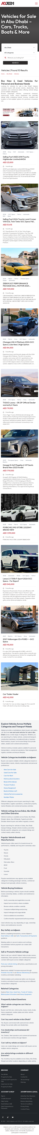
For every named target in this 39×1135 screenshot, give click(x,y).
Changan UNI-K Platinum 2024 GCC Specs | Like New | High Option (18, 343)
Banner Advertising (23, 972)
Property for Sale (6, 1077)
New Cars (9, 992)
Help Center (4, 1101)
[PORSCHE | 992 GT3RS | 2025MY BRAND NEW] (19, 508)
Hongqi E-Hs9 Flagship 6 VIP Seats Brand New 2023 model (18, 466)
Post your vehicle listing (9, 964)
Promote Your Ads (26, 1098)
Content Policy (25, 1109)
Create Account (6, 1098)
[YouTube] (12, 1117)
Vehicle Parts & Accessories (13, 794)
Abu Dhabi (9, 74)
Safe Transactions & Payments (26, 936)
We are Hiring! (25, 1079)
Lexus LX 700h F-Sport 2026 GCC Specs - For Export (17, 579)
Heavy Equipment (10, 788)
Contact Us (24, 1077)
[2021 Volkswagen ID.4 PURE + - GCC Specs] (19, 619)
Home (3, 74)
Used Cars (17, 992)
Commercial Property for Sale (9, 1080)
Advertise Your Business (28, 1096)
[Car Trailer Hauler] (19, 676)
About (22, 1074)
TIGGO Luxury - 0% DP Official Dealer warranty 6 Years (19, 403)
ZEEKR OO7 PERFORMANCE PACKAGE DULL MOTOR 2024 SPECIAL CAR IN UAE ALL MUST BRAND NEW (16, 284)
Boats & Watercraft (10, 791)
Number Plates (9, 797)
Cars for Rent (8, 776)
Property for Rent (6, 1087)
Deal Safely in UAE (7, 936)
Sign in (3, 1096)
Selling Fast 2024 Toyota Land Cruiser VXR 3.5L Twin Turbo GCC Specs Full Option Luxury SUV (19, 220)
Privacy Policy (25, 1106)
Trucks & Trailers (9, 785)
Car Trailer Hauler (10, 694)
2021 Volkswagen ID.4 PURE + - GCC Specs (18, 640)
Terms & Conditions (26, 1104)
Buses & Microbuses (10, 782)
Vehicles (16, 74)
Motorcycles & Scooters (12, 779)
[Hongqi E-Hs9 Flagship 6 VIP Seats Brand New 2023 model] (19, 443)
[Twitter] (7, 1117)
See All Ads (4, 1074)
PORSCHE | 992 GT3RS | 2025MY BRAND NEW (17, 528)
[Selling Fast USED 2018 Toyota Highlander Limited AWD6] (19, 135)
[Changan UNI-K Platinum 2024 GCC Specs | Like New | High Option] (19, 322)
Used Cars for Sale (10, 773)
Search (15, 63)
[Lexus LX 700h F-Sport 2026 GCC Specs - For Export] (19, 559)
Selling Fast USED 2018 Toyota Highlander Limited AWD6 (16, 158)
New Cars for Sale (10, 769)
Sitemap (23, 1082)
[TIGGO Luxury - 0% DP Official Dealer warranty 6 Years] (19, 383)
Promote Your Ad (6, 972)
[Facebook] (3, 1117)
